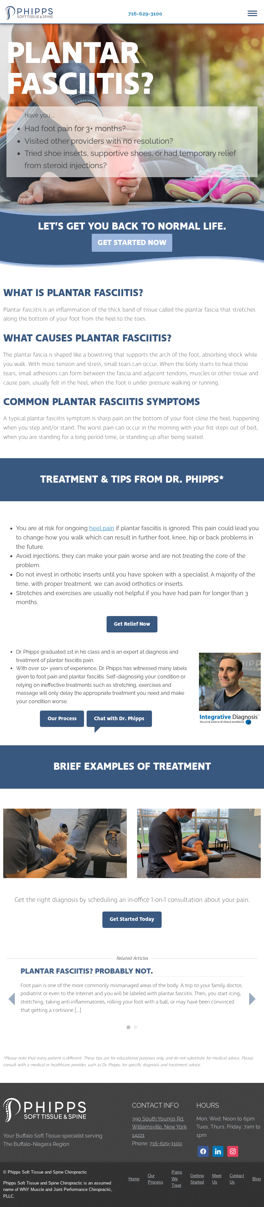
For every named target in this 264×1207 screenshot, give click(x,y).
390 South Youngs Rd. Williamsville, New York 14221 (159, 1127)
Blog (256, 1178)
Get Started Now (132, 243)
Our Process (62, 718)
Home (133, 1178)
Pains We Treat (177, 1179)
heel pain (101, 528)
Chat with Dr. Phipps (119, 718)
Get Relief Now (132, 624)
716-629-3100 (145, 14)
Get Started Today (132, 919)
